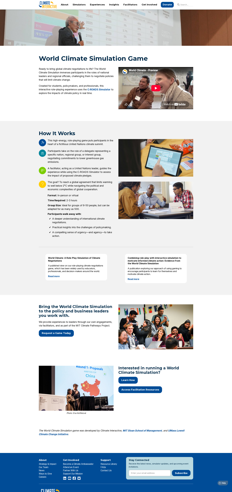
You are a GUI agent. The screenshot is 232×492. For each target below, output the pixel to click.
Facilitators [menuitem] (130, 4)
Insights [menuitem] (114, 4)
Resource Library (109, 464)
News (41, 470)
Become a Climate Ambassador (78, 464)
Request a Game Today (56, 333)
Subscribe (181, 473)
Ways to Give (45, 473)
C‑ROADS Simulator (98, 89)
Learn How (128, 380)
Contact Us (106, 470)
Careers (42, 476)
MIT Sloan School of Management (142, 430)
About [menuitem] (64, 4)
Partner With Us (70, 470)
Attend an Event (71, 467)
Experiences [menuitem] (97, 4)
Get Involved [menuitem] (149, 4)
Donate (167, 4)
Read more (54, 276)
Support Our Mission (73, 473)
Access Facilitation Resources (140, 389)
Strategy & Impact (47, 464)
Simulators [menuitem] (79, 4)
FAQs (103, 467)
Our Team (43, 467)
